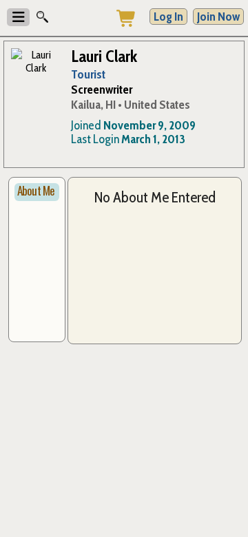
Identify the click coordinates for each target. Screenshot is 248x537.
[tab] (36, 192)
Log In (168, 16)
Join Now (218, 16)
